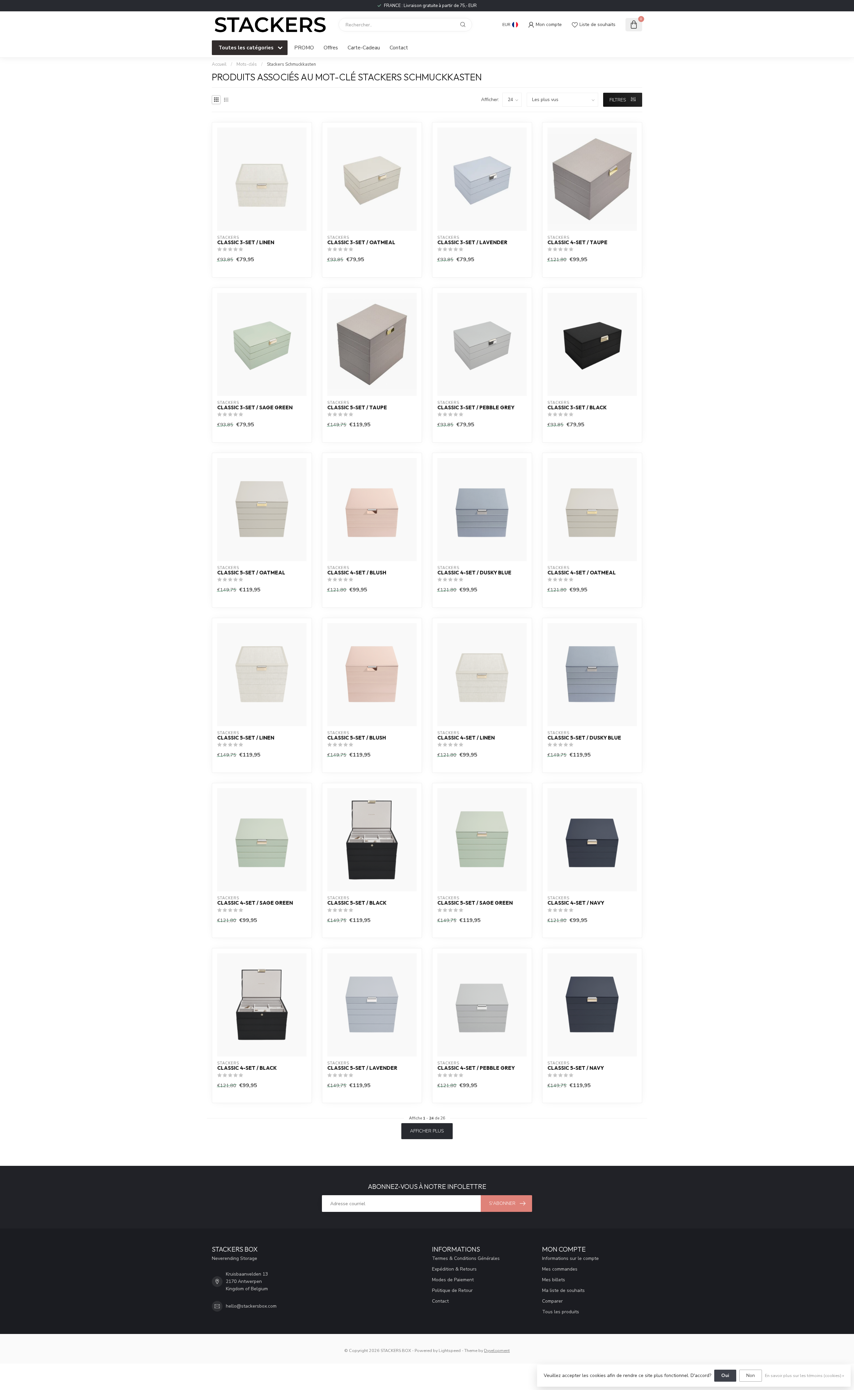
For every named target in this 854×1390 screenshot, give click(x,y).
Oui (725, 1375)
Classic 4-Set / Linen (466, 738)
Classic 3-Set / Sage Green (255, 408)
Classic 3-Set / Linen (245, 243)
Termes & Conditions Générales (466, 1258)
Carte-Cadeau (364, 47)
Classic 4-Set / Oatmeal (581, 573)
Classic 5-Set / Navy (575, 1068)
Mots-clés (247, 64)
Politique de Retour (452, 1290)
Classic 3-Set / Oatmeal (361, 243)
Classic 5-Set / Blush (356, 738)
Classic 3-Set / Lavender (472, 243)
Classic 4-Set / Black (247, 1068)
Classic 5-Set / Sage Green (475, 903)
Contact (399, 47)
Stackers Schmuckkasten (291, 64)
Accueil (219, 64)
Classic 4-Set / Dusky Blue (474, 573)
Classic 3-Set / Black (577, 408)
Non (750, 1375)
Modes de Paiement (453, 1280)
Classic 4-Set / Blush (356, 573)
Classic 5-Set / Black (357, 903)
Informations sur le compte (570, 1258)
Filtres (618, 100)
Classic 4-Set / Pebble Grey (476, 1068)
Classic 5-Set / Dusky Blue (584, 738)
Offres (331, 47)
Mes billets (553, 1280)
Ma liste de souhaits (563, 1290)
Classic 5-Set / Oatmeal (251, 573)
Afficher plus (427, 1131)
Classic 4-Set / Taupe (577, 243)
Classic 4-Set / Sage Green (255, 903)
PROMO (304, 47)
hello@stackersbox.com (251, 1306)
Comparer (552, 1301)
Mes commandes (559, 1269)
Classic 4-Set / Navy (575, 903)
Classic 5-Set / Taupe (357, 408)
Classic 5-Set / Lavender (362, 1068)
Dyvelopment (497, 1350)
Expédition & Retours (454, 1269)
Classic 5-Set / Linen (245, 738)
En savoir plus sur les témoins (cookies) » (804, 1375)
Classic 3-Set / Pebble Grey (475, 408)
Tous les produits (560, 1312)
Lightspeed (450, 1350)
